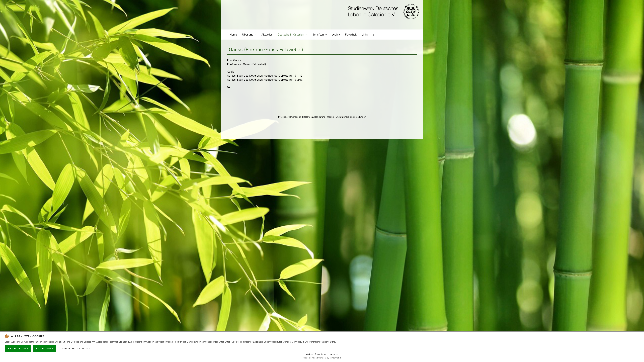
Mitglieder (283, 117)
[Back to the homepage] (383, 11)
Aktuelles (267, 34)
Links (365, 34)
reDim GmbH (335, 358)
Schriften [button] (318, 34)
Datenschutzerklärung (314, 117)
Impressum (296, 117)
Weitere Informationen (316, 354)
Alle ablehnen (44, 348)
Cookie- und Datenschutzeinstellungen (346, 117)
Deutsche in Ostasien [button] (291, 34)
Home (233, 34)
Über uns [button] (247, 34)
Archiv (336, 34)
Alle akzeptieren (18, 348)
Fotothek (351, 34)
